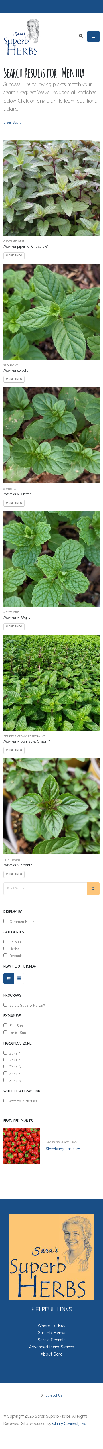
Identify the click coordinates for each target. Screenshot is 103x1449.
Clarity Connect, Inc (69, 1423)
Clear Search (13, 122)
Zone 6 (14, 1067)
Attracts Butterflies (22, 1101)
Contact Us (53, 1395)
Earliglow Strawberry (61, 1142)
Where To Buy (51, 1325)
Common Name (20, 921)
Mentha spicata (15, 370)
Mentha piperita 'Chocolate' (25, 246)
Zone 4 (13, 1053)
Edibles (14, 942)
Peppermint (11, 860)
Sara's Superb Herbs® (26, 1005)
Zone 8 (14, 1080)
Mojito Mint (11, 612)
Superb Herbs (51, 1332)
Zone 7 (13, 1074)
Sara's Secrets (52, 1339)
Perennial (15, 956)
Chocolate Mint (13, 241)
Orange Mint (12, 489)
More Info (14, 255)
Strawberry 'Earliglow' (63, 1148)
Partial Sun (16, 1033)
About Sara (51, 1354)
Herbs (13, 949)
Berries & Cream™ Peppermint (24, 736)
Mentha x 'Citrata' (17, 494)
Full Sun (15, 1026)
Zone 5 (14, 1060)
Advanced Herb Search (51, 1347)
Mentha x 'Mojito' (17, 617)
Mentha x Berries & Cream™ (26, 741)
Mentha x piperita (17, 865)
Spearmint (10, 365)
